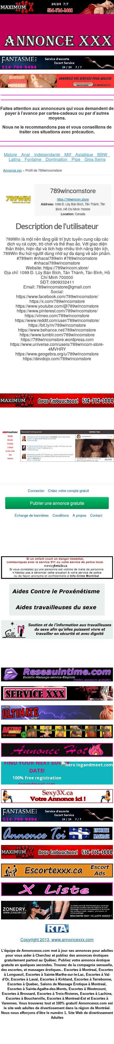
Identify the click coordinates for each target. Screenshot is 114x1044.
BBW (101, 154)
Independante (45, 154)
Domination (56, 159)
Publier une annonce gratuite (57, 503)
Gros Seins (93, 159)
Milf (67, 154)
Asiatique (84, 154)
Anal (25, 154)
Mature (12, 154)
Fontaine (33, 159)
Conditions (61, 515)
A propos (79, 515)
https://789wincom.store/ (73, 199)
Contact (96, 515)
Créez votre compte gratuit (68, 490)
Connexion (36, 490)
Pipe (73, 159)
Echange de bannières (32, 515)
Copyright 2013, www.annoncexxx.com (57, 939)
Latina (14, 159)
